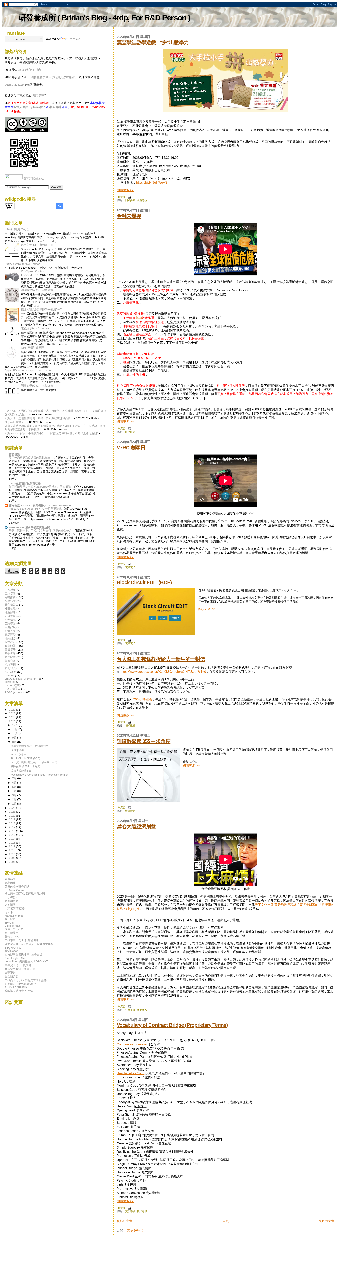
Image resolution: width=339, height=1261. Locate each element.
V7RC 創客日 (131, 447)
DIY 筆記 (10, 904)
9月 (14, 737)
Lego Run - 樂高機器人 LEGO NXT (26, 961)
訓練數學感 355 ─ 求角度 (143, 741)
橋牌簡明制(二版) (29, 69)
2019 (12, 819)
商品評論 (10, 634)
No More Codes (14, 890)
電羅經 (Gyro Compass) (36, 328)
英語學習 (130, 1211)
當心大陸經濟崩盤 (136, 826)
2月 (14, 799)
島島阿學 (10, 882)
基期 (139, 318)
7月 (14, 778)
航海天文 (10, 630)
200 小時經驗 (142, 699)
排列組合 (10, 638)
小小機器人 (11, 897)
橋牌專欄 (142, 1211)
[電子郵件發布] (128, 197)
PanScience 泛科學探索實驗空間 (29, 527)
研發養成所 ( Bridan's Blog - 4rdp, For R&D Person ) (104, 17)
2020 (12, 815)
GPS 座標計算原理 (32, 347)
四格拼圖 (130, 200)
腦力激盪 (10, 645)
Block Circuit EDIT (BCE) (144, 582)
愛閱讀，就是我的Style (19, 990)
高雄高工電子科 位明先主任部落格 (26, 980)
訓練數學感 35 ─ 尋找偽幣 (37, 290)
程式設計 (130, 725)
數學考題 (130, 810)
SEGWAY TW (13, 947)
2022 (12, 807)
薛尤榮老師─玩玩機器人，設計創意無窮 (29, 944)
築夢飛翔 (10, 972)
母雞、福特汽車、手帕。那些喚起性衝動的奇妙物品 (41, 530)
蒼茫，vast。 (13, 936)
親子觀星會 (11, 932)
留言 (19, 95)
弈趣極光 (14, 454)
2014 (12, 838)
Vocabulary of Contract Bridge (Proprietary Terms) (172, 1025)
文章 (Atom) (135, 1230)
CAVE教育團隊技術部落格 (25, 483)
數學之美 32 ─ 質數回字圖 (37, 244)
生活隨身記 (11, 976)
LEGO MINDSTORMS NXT (21, 678)
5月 (14, 786)
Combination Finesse (132, 1044)
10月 (15, 733)
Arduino (9, 675)
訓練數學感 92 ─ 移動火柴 (37, 385)
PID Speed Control (32, 271)
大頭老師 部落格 (15, 908)
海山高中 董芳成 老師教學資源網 (25, 893)
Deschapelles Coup (130, 1073)
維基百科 (55, 107)
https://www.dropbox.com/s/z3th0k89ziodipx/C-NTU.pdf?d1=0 (163, 671)
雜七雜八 (130, 431)
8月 (14, 742)
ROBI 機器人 (12, 688)
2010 (12, 854)
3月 (14, 795)
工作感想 (10, 589)
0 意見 (122, 197)
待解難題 (10, 612)
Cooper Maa (12, 925)
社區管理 (10, 608)
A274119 (18, 84)
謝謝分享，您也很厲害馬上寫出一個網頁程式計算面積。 (39, 418)
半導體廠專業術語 (18, 229)
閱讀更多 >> (125, 190)
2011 (12, 850)
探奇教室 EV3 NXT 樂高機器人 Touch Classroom (40, 505)
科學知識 (10, 619)
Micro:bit (10, 681)
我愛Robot (11, 950)
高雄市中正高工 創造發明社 (21, 940)
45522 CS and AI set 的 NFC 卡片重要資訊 (35, 508)
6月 (14, 782)
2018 (12, 823)
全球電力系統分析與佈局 (20, 969)
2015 (12, 834)
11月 (15, 729)
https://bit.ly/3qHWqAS (151, 182)
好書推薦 (130, 1009)
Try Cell (9, 922)
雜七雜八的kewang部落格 (20, 983)
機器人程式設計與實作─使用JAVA (41, 309)
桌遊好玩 (142, 200)
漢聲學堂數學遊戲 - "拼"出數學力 (153, 42)
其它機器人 (11, 604)
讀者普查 (39, 95)
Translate (74, 38)
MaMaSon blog (14, 915)
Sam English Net (15, 958)
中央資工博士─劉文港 (18, 965)
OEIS (8, 84)
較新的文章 (124, 1221)
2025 (12, 713)
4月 (14, 791)
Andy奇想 (10, 672)
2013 (12, 842)
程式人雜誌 (21, 107)
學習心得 (10, 660)
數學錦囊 (10, 657)
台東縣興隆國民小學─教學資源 (23, 954)
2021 (12, 811)
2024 (12, 717)
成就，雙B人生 (14, 929)
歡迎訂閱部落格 (33, 178)
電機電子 (130, 567)
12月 (15, 725)
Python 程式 (12, 685)
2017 (12, 827)
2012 (12, 846)
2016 (12, 831)
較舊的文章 (326, 1221)
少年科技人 (38, 107)
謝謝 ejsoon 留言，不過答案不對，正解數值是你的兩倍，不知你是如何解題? (51, 433)
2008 (12, 861)
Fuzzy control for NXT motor (22, 263)
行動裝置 (10, 601)
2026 (12, 709)
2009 (12, 857)
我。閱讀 (10, 919)
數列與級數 (11, 901)
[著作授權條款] (26, 131)
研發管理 (10, 616)
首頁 (225, 1221)
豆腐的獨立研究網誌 (17, 886)
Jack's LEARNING (16, 987)
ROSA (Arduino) (15, 692)
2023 (12, 721)
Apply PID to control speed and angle (28, 370)
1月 (14, 803)
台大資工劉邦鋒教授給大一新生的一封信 (161, 659)
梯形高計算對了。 (16, 422)
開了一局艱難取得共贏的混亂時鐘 (30, 457)
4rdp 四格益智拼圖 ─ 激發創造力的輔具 (50, 77)
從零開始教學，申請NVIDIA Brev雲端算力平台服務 (40, 486)
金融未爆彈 (129, 216)
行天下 (9, 912)
